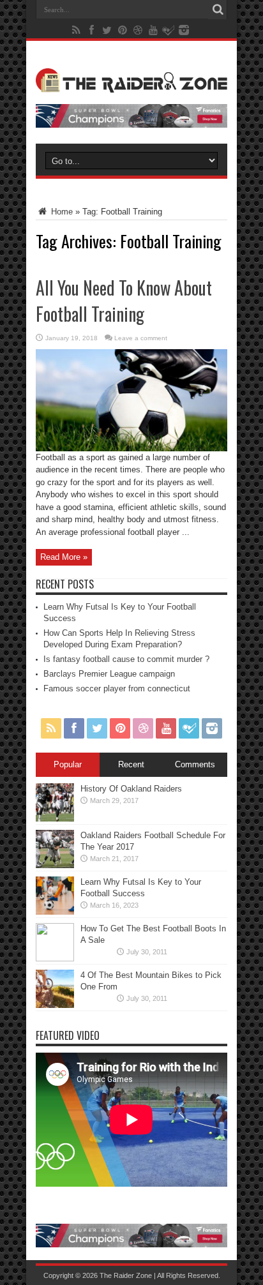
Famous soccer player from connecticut (116, 688)
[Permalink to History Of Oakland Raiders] (55, 818)
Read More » (63, 557)
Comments (195, 764)
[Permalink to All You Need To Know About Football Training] (131, 448)
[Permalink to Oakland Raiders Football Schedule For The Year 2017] (55, 865)
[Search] (217, 9)
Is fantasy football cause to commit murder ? (126, 659)
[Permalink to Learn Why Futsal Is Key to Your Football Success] (55, 912)
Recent (131, 764)
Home (61, 211)
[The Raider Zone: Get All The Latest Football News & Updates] (131, 83)
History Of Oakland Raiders (131, 788)
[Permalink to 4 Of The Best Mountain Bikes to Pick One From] (55, 1005)
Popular (68, 764)
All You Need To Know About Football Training (124, 300)
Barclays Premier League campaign (109, 674)
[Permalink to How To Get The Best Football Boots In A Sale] (55, 958)
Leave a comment (140, 338)
